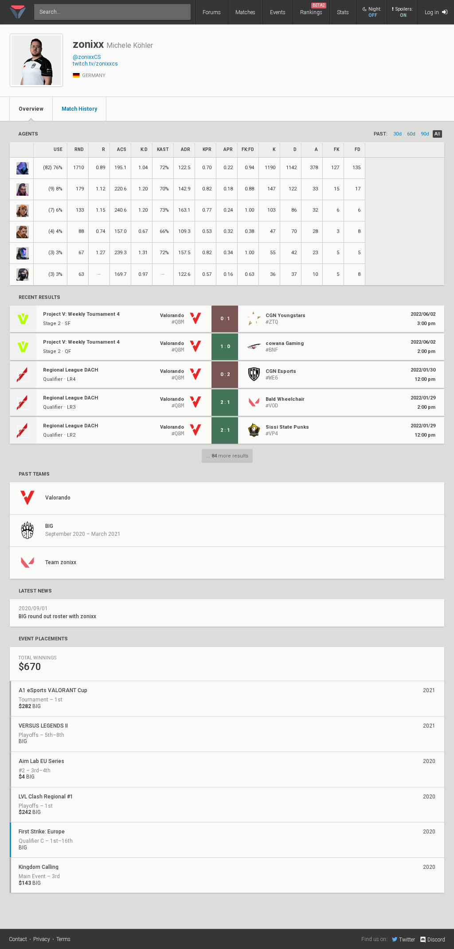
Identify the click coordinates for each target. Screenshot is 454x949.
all (437, 134)
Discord (436, 940)
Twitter (407, 939)
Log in (432, 12)
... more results (227, 456)
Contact (18, 939)
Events (278, 12)
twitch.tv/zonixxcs (95, 63)
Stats (343, 12)
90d (425, 134)
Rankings (312, 9)
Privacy (41, 939)
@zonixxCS (87, 57)
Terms (63, 939)
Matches (245, 12)
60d (411, 134)
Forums (212, 12)
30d (397, 134)
